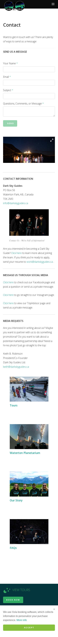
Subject (8, 90)
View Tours (21, 590)
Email (7, 76)
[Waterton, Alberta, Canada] (14, 5)
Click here (16, 253)
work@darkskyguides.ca (40, 261)
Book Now (13, 600)
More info (22, 620)
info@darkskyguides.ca (15, 203)
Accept (29, 628)
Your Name (10, 63)
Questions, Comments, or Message (23, 103)
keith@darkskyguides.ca (16, 366)
